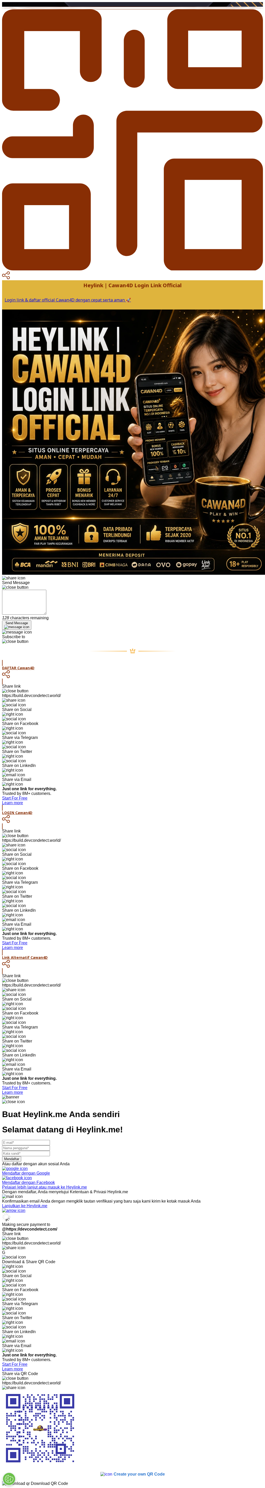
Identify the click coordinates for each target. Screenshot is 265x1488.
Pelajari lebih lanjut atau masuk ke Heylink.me (44, 1187)
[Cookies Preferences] (9, 1478)
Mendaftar (11, 1159)
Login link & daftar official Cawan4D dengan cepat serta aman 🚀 (68, 300)
